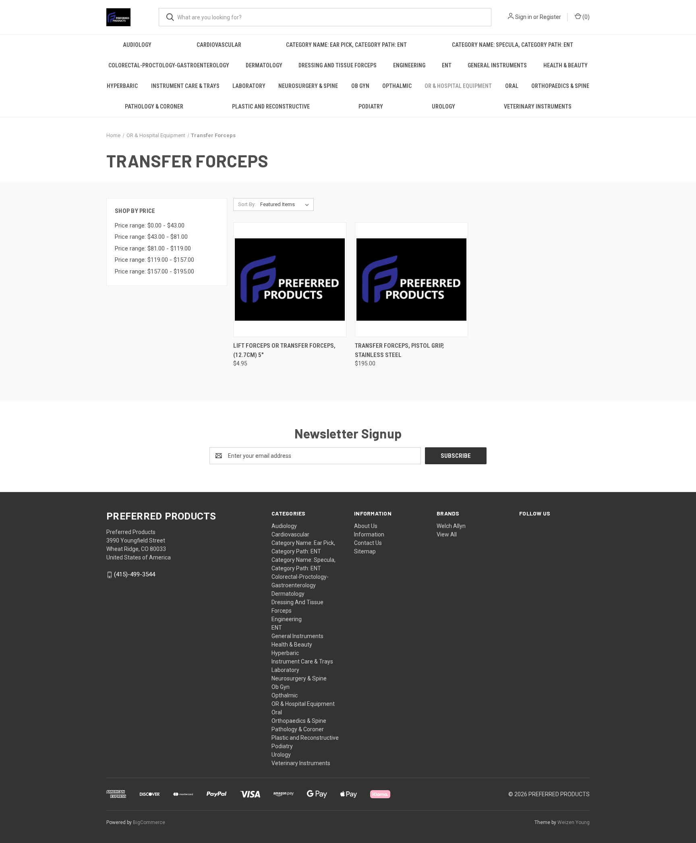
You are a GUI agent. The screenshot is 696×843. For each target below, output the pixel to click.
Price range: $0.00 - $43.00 (149, 225)
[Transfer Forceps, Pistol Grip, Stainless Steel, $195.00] (411, 280)
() (585, 17)
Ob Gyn (360, 86)
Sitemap (365, 551)
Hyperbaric (122, 86)
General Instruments (497, 65)
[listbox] (286, 204)
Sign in (523, 17)
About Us (365, 526)
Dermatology (264, 65)
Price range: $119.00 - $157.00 (154, 259)
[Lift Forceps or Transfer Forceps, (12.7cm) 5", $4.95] (290, 280)
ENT (447, 65)
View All (447, 534)
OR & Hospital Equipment (458, 86)
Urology (443, 106)
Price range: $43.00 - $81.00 (151, 236)
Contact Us (368, 543)
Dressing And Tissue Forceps (337, 65)
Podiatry (370, 106)
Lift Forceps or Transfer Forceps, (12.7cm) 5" (284, 350)
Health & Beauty (565, 65)
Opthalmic (397, 86)
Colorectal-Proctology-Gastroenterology (168, 65)
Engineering (409, 65)
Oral (511, 86)
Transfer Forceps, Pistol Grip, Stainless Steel (399, 350)
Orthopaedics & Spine (560, 86)
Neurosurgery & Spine (308, 86)
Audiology (137, 45)
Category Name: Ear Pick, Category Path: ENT (346, 45)
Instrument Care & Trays (185, 86)
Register (550, 17)
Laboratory (248, 86)
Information (369, 534)
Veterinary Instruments (538, 106)
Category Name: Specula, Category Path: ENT (512, 45)
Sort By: (247, 204)
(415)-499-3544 (134, 574)
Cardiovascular (219, 45)
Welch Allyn (451, 526)
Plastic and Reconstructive (271, 106)
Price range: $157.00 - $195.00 (154, 271)
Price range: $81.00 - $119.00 (153, 248)
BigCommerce (149, 822)
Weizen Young (573, 822)
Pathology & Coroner (154, 106)
